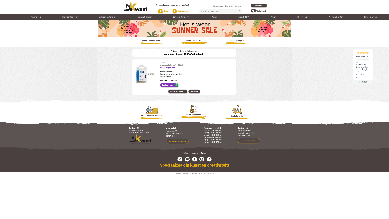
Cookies (178, 174)
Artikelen (174, 51)
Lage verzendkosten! (193, 114)
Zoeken (240, 11)
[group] (145, 74)
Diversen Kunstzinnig (181, 17)
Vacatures (210, 174)
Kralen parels (191, 51)
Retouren (202, 174)
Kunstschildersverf (70, 17)
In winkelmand (167, 85)
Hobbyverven (302, 17)
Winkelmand (261, 11)
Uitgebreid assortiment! (151, 115)
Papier (214, 17)
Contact (238, 6)
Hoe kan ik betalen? (244, 136)
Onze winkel (229, 6)
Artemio (199, 54)
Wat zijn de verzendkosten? (246, 133)
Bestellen (194, 91)
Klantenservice (218, 6)
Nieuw (165, 11)
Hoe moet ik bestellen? (245, 130)
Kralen (273, 17)
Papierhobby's (244, 17)
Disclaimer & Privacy (190, 174)
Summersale (35, 17)
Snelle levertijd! (236, 116)
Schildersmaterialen (107, 17)
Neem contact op (249, 141)
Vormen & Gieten (336, 17)
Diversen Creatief (371, 17)
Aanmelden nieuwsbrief (177, 141)
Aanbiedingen (182, 11)
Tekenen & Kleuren (144, 17)
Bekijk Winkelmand (177, 91)
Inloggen (258, 5)
